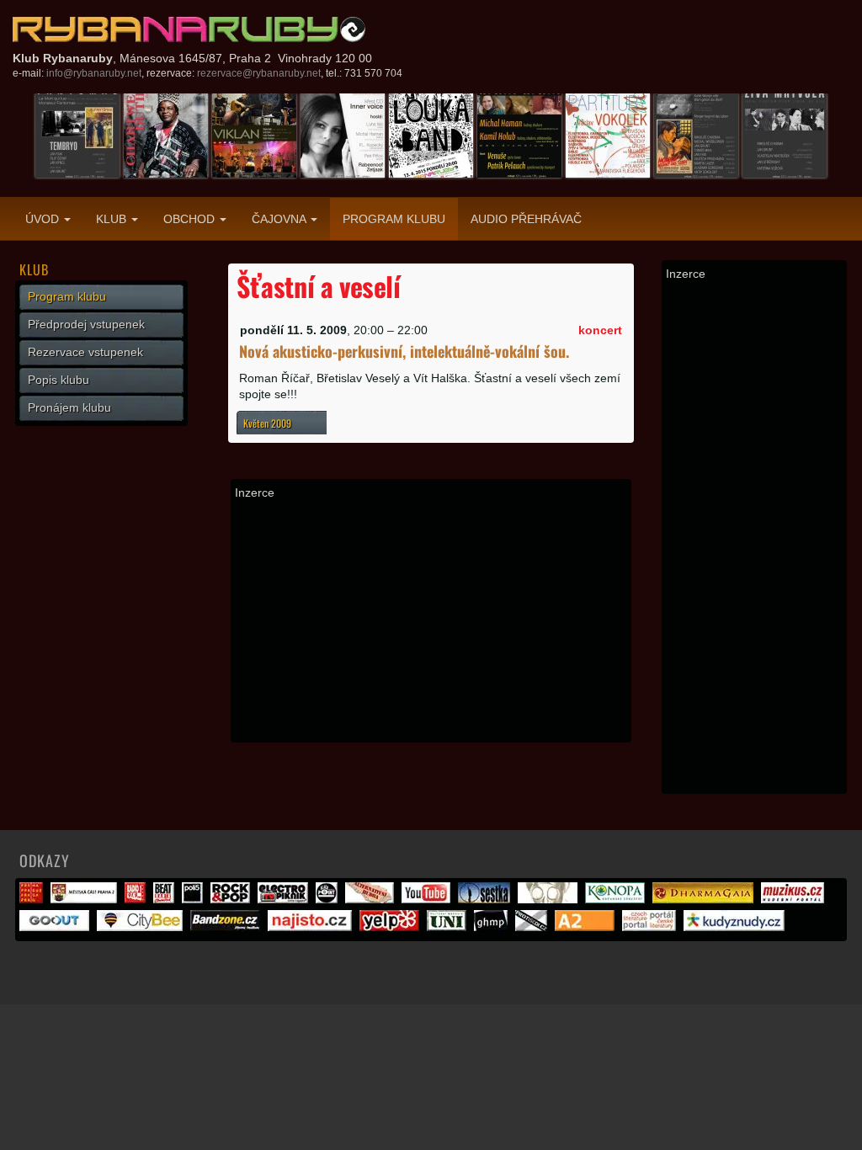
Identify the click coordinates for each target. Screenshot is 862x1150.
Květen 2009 (267, 423)
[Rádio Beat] (165, 899)
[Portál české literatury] (651, 927)
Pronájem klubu (69, 407)
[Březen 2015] (343, 134)
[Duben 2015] (431, 134)
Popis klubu (58, 379)
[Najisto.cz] (312, 927)
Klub (113, 219)
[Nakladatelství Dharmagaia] (705, 899)
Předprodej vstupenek (86, 324)
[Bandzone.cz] (227, 927)
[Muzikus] (794, 899)
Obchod (190, 219)
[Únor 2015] (254, 134)
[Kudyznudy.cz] (736, 927)
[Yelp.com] (391, 927)
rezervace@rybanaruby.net (259, 73)
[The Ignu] (550, 899)
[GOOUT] (56, 927)
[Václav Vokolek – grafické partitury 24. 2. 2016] (608, 134)
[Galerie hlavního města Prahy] (493, 927)
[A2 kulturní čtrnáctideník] (587, 927)
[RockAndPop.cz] (232, 899)
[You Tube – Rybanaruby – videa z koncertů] (428, 899)
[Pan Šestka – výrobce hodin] (486, 899)
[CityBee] (142, 927)
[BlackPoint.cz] (329, 899)
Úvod (43, 219)
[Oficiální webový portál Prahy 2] (86, 899)
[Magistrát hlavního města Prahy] (33, 899)
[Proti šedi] (533, 927)
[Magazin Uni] (449, 927)
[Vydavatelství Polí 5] (194, 899)
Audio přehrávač (526, 219)
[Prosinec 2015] (166, 134)
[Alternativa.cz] (371, 899)
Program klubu (394, 219)
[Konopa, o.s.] (617, 899)
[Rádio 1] (137, 899)
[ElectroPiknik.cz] (285, 899)
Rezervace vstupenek (85, 352)
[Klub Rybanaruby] (189, 29)
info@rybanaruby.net (93, 73)
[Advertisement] (431, 620)
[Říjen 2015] (77, 134)
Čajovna (280, 219)
